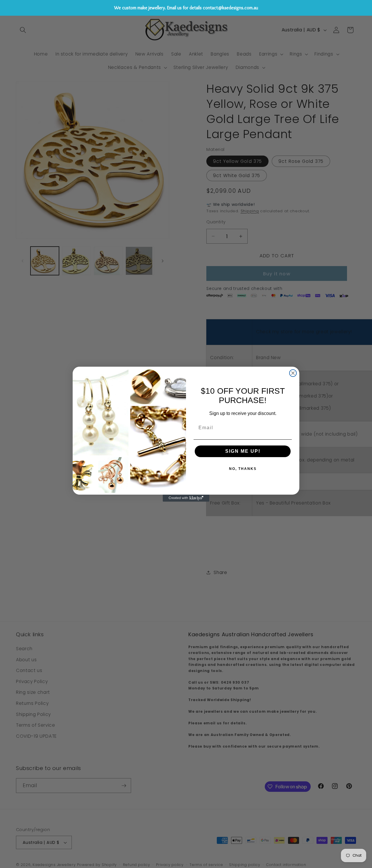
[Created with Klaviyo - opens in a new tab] (186, 498)
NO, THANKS (243, 469)
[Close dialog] (292, 373)
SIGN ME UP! (242, 451)
